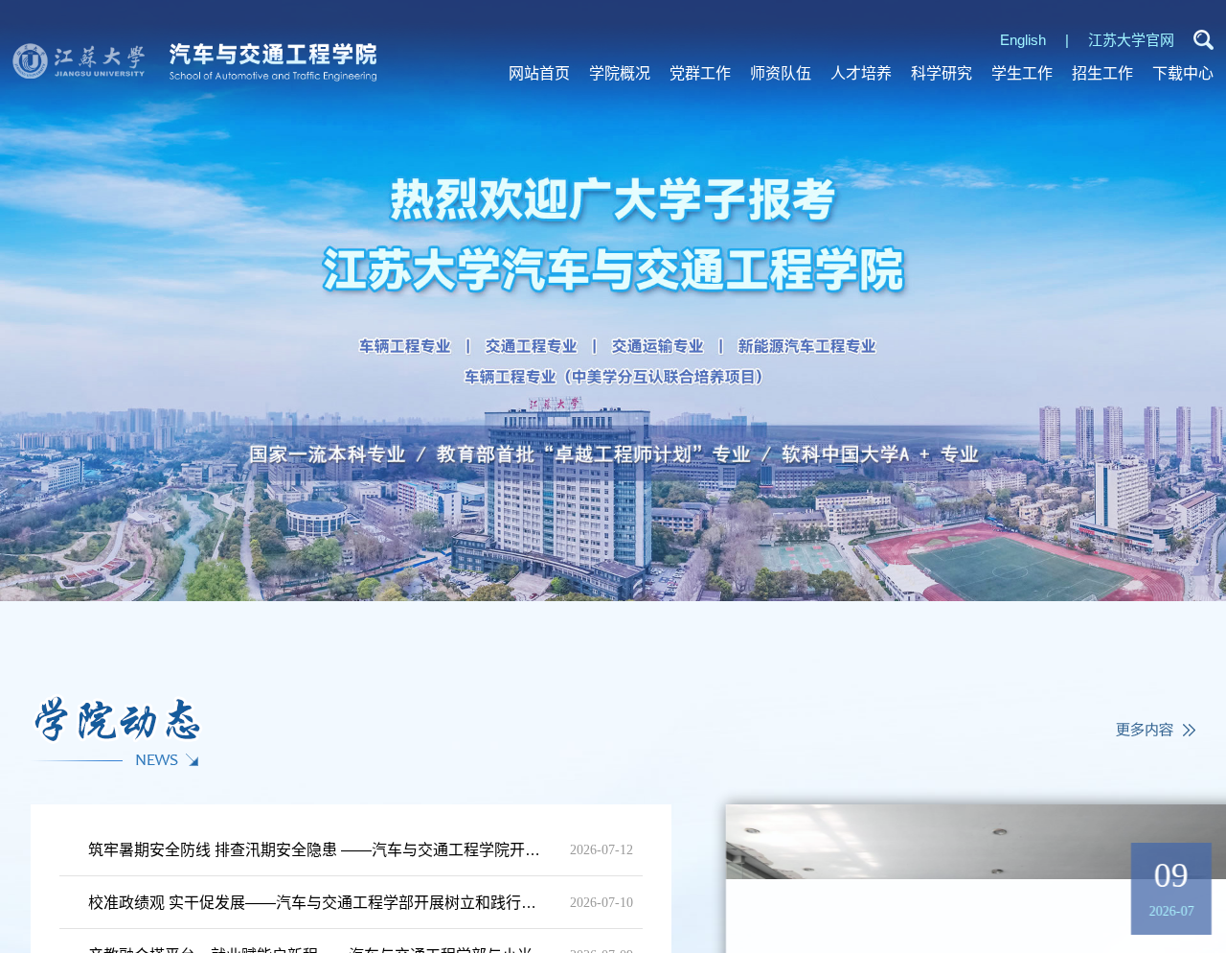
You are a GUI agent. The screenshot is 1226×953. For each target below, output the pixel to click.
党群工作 (700, 73)
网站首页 (539, 73)
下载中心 (1183, 73)
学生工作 (1022, 73)
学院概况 (619, 73)
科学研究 (941, 73)
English (1023, 40)
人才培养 (861, 73)
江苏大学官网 (1131, 40)
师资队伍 (780, 73)
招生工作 (1102, 73)
